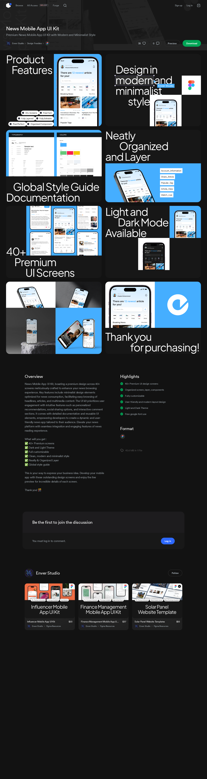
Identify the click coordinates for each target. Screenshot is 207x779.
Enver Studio (18, 43)
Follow (175, 573)
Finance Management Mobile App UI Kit (100, 621)
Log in (190, 5)
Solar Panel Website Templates (150, 621)
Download (191, 43)
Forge (56, 5)
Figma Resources (53, 626)
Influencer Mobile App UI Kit (41, 621)
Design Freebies (34, 43)
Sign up (178, 5)
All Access (37, 5)
